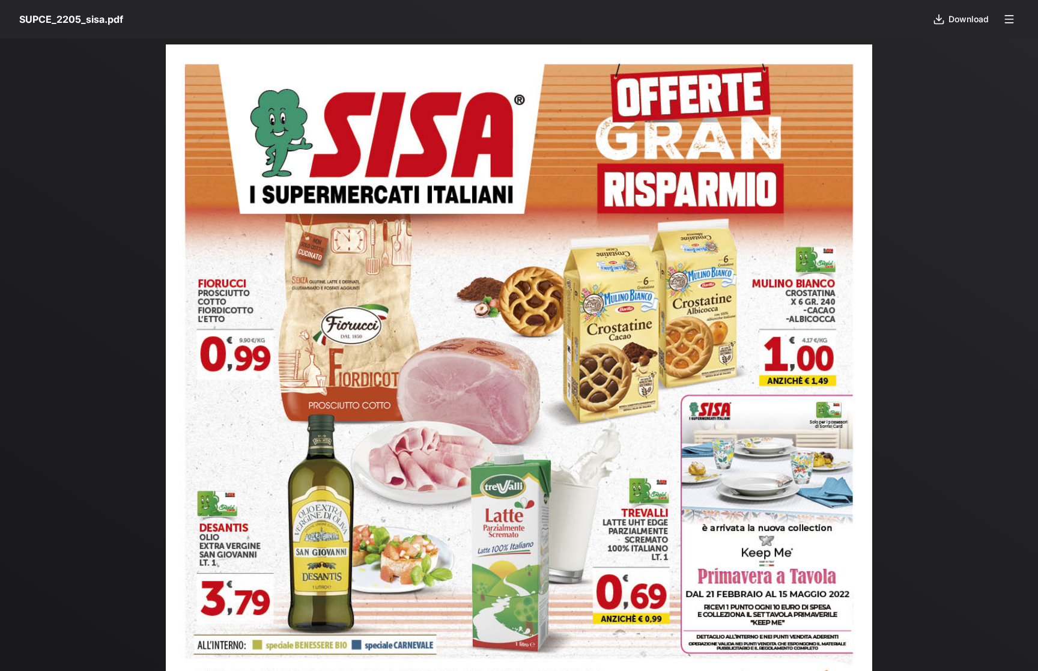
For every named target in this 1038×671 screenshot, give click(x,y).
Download (968, 19)
